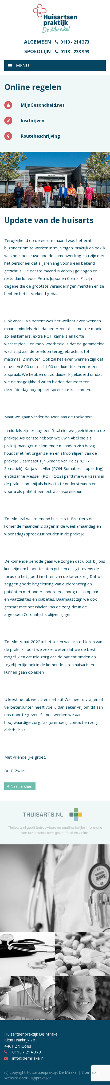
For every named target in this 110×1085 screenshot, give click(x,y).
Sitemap (89, 1072)
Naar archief (21, 786)
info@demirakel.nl (28, 1058)
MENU (22, 65)
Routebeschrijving (40, 136)
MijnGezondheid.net (43, 105)
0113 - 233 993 (74, 52)
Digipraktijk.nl (40, 1077)
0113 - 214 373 (74, 42)
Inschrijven (32, 120)
